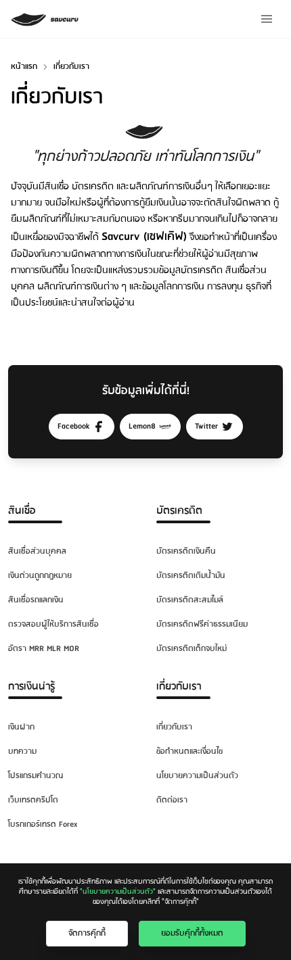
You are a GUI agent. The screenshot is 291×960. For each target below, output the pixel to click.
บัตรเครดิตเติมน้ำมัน (190, 576)
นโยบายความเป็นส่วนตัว (197, 776)
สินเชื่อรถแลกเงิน (36, 600)
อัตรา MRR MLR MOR (43, 649)
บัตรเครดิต (179, 511)
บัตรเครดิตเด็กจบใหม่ (191, 649)
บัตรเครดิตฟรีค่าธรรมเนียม (202, 624)
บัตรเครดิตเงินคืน (186, 551)
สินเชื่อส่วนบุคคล (37, 551)
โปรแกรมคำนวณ (35, 776)
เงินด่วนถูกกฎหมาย (40, 576)
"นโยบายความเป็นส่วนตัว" (118, 892)
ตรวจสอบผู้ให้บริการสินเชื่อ (53, 624)
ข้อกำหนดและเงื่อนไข (189, 751)
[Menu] (266, 19)
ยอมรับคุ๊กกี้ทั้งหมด (192, 933)
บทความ (22, 751)
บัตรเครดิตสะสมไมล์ (189, 600)
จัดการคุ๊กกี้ (87, 933)
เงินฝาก (21, 727)
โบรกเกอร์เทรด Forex (42, 824)
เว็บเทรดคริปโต (33, 800)
